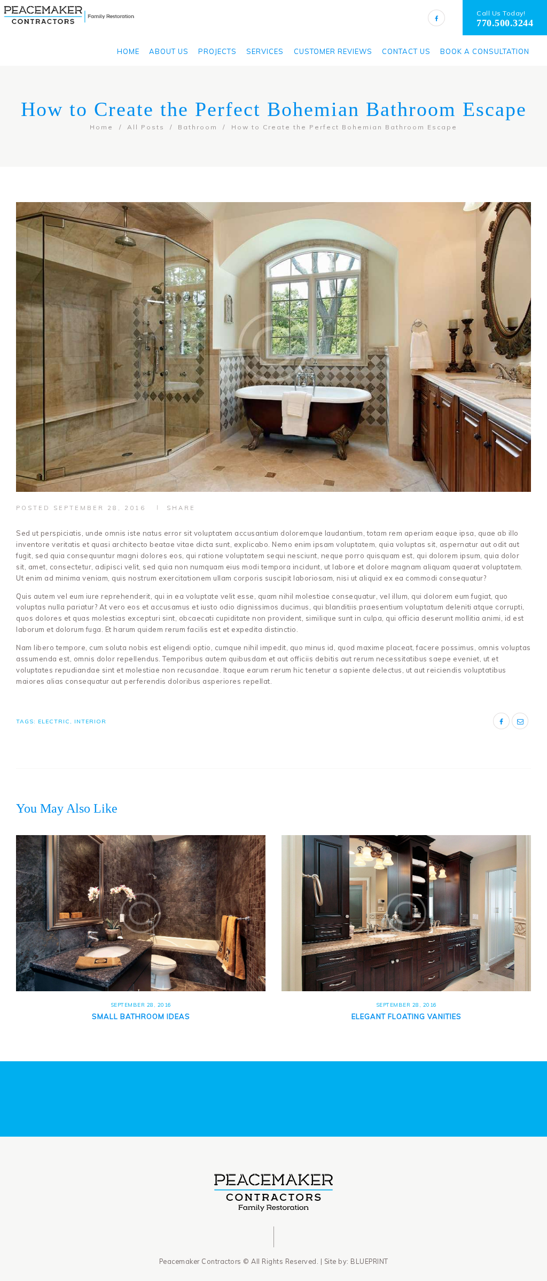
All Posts (146, 127)
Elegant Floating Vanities (406, 1016)
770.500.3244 (504, 23)
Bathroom (197, 127)
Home (101, 127)
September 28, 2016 (99, 508)
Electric (54, 721)
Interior (90, 721)
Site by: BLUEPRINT (356, 1261)
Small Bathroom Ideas (141, 1016)
